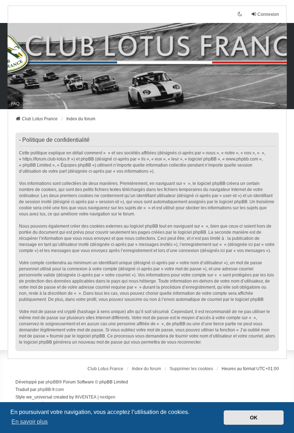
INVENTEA (85, 397)
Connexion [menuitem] (268, 14)
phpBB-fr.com (51, 389)
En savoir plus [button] (29, 422)
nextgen (107, 397)
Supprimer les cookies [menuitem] (191, 368)
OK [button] (253, 417)
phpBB (52, 382)
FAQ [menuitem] (15, 103)
